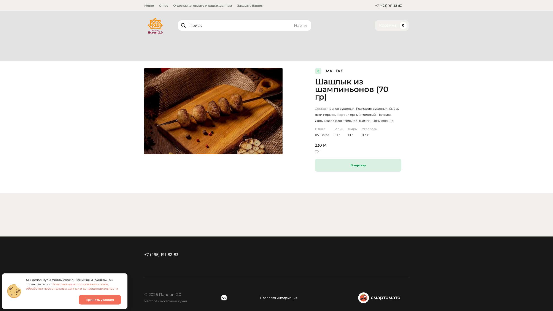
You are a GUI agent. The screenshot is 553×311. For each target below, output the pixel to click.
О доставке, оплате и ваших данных (202, 6)
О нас (163, 6)
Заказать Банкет (250, 6)
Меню (149, 6)
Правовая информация (278, 298)
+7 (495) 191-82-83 (388, 6)
